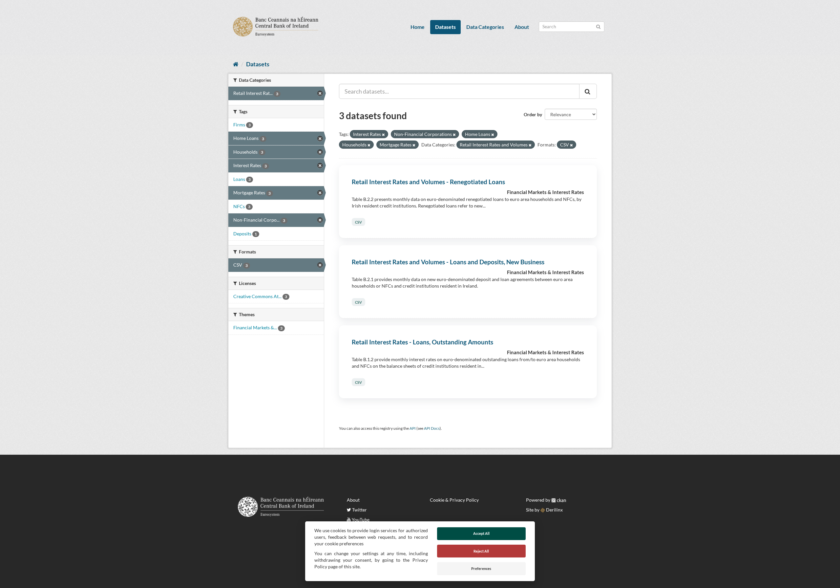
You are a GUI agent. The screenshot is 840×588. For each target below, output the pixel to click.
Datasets (445, 27)
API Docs (432, 428)
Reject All (481, 551)
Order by (533, 114)
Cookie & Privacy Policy (454, 500)
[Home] (236, 64)
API (413, 428)
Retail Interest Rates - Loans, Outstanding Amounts (422, 342)
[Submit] (598, 26)
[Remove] (383, 134)
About (521, 27)
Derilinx (554, 509)
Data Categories (485, 27)
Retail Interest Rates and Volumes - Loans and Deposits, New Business (448, 262)
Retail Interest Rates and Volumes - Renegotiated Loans (428, 181)
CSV (358, 222)
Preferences (481, 568)
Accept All (481, 533)
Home (417, 27)
